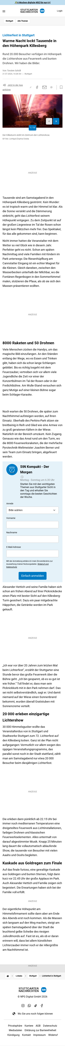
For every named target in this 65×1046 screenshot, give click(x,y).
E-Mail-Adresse (13, 547)
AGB (38, 1025)
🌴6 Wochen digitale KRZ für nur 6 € (32, 2)
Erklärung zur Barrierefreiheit (40, 1030)
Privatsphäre (15, 1025)
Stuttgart (9, 21)
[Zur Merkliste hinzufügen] (60, 87)
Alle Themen (23, 21)
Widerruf (53, 1034)
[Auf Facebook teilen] (37, 87)
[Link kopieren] (31, 87)
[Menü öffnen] (4, 11)
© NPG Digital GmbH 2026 (32, 996)
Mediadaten (15, 1030)
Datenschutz (50, 1025)
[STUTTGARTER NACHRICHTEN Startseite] (32, 11)
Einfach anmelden (32, 575)
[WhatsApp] (29, 1005)
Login (59, 11)
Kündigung (13, 1034)
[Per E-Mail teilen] (44, 87)
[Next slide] (56, 121)
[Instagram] (23, 1005)
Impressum (39, 1034)
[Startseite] (7, 976)
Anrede (9, 503)
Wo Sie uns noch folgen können (35, 1013)
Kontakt (26, 1034)
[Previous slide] (49, 121)
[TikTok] (35, 1005)
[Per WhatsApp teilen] (51, 87)
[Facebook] (41, 1005)
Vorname (10, 518)
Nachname (11, 532)
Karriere (29, 1025)
